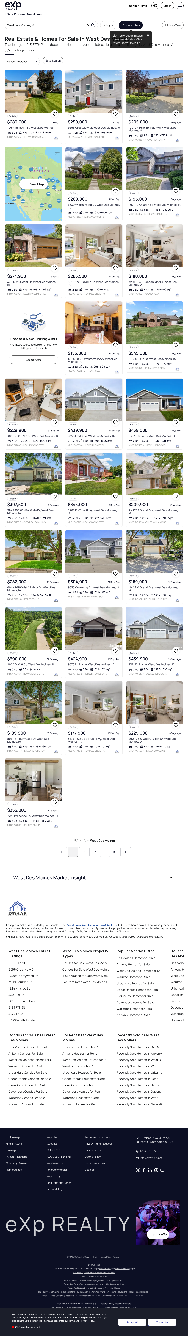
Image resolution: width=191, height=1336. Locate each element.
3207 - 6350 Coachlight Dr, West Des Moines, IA (153, 283)
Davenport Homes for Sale (135, 1002)
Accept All (132, 1322)
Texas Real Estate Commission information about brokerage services (94, 1284)
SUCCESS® (54, 1150)
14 (114, 852)
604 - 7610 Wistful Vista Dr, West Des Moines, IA (31, 588)
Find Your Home (137, 5)
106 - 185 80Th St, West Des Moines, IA (32, 128)
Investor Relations (16, 1156)
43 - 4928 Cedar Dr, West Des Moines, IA (31, 283)
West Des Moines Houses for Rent (85, 1060)
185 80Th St (16, 963)
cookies (24, 1314)
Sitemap (90, 1169)
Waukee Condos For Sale (26, 1066)
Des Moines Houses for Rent (82, 1047)
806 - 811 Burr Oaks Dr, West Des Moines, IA (28, 740)
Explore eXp (13, 1137)
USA (75, 841)
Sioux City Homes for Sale (135, 996)
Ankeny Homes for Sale (133, 964)
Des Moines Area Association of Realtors (91, 925)
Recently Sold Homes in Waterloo (140, 1098)
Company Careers (16, 1163)
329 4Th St (16, 995)
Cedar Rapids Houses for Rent (83, 1079)
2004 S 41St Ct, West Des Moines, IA (31, 664)
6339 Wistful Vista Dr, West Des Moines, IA (94, 206)
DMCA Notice (94, 1264)
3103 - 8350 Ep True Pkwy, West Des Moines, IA (91, 740)
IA (84, 841)
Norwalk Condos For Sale (26, 1104)
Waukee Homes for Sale (133, 977)
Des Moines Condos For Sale (28, 1047)
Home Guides (14, 1169)
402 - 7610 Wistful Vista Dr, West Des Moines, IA (152, 740)
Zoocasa (52, 1143)
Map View (175, 25)
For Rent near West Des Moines (84, 982)
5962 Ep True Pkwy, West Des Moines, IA (92, 511)
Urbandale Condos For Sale (27, 1072)
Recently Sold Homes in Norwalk (139, 1104)
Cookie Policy (93, 1156)
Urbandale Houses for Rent (81, 1072)
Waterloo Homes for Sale (134, 1009)
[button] (94, 877)
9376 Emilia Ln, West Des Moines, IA (91, 664)
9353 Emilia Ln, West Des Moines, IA (152, 436)
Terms (72, 1321)
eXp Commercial (57, 1169)
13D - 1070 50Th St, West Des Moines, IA (155, 205)
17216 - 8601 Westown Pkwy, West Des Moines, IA (92, 360)
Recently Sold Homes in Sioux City (140, 1085)
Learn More (139, 1295)
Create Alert (33, 359)
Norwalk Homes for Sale (134, 1015)
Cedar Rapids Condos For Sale (29, 1079)
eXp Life (52, 1137)
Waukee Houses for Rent (80, 1066)
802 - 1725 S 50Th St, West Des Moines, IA (93, 283)
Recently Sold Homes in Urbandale (140, 1072)
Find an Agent (14, 1143)
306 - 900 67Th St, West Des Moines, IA (33, 436)
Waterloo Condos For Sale (26, 1098)
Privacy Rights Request (98, 1143)
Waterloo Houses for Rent (80, 1098)
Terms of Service (122, 1268)
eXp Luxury (53, 1176)
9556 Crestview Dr (21, 969)
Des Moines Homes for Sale (136, 958)
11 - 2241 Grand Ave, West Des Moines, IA (153, 588)
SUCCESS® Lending (59, 1156)
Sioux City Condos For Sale (27, 1085)
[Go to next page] (125, 852)
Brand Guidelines (95, 1163)
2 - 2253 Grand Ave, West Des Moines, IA (153, 511)
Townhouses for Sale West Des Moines (85, 976)
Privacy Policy (93, 1150)
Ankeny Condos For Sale (25, 1053)
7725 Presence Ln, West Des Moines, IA (32, 816)
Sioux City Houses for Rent (81, 1085)
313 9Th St (15, 1014)
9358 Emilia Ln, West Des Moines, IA (91, 436)
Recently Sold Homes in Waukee (139, 1066)
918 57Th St (16, 1007)
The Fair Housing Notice (138, 1292)
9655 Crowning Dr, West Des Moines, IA (93, 587)
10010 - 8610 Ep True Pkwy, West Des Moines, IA (152, 129)
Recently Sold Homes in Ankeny (139, 1053)
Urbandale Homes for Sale (135, 983)
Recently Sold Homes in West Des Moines (140, 1060)
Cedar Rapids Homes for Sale (137, 990)
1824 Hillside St (19, 988)
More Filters (133, 25)
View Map (36, 184)
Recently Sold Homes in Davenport (140, 1091)
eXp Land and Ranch (59, 1182)
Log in (167, 5)
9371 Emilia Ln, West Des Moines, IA (152, 664)
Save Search (53, 60)
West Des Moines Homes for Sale (140, 971)
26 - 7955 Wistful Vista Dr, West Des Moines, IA (30, 511)
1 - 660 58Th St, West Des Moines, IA (152, 359)
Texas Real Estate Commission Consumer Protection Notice (94, 1288)
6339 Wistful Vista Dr (23, 1020)
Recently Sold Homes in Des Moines (140, 1047)
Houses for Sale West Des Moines (85, 963)
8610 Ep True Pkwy (21, 1001)
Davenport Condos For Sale (27, 1091)
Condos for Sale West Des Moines (85, 969)
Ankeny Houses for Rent (79, 1053)
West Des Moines (103, 841)
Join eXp (11, 1150)
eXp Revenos (55, 1163)
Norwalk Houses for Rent (80, 1104)
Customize (162, 1322)
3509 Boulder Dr (20, 982)
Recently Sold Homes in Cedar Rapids (140, 1079)
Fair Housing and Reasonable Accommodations (94, 1272)
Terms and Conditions (97, 1137)
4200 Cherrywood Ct (23, 976)
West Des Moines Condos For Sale (31, 1060)
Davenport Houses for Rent (81, 1091)
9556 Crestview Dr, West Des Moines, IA (94, 128)
